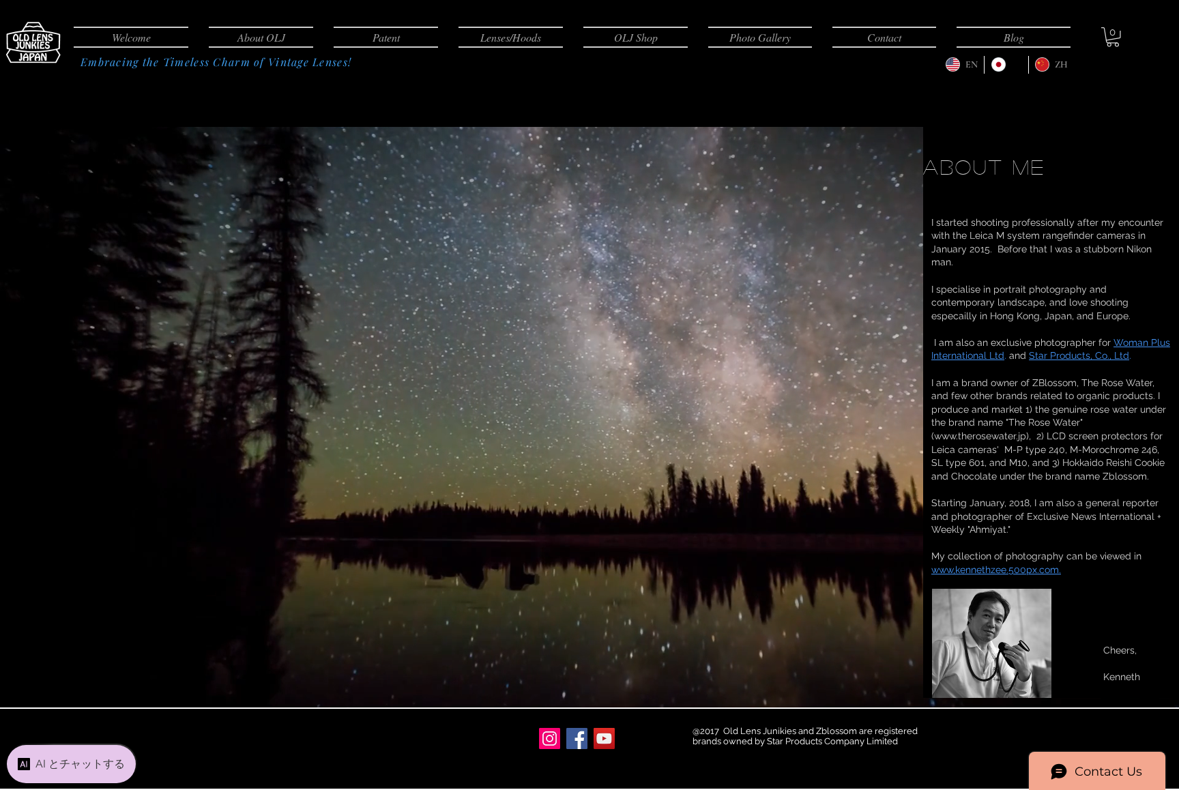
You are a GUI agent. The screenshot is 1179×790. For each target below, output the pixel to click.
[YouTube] (604, 738)
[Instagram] (549, 738)
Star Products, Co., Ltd (1079, 355)
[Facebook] (576, 738)
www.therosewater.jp (980, 435)
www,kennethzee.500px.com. (996, 569)
